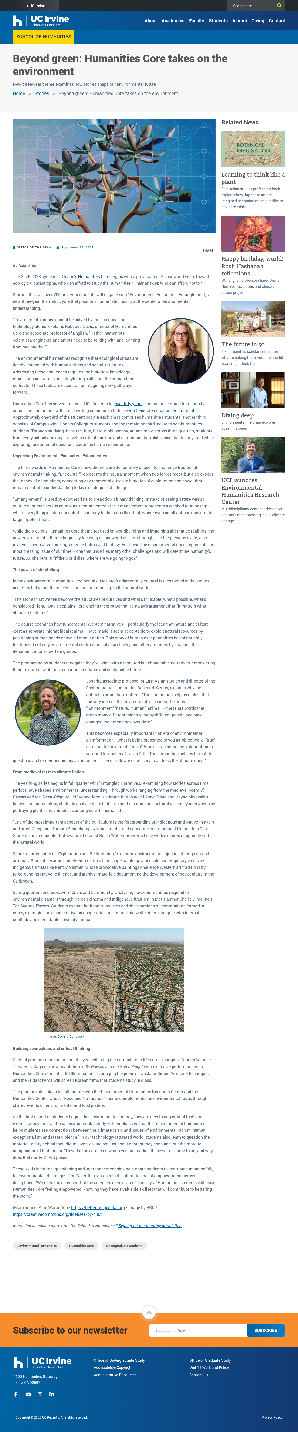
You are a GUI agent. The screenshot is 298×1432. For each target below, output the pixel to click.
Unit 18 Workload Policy (209, 1367)
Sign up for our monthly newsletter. (150, 1225)
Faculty (196, 20)
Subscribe (265, 1330)
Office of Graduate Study (210, 1360)
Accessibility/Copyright (113, 1367)
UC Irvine (37, 5)
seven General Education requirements (160, 410)
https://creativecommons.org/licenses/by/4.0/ (57, 1214)
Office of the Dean (34, 247)
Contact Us (198, 1374)
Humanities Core (93, 276)
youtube (29, 1394)
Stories (41, 93)
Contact (277, 20)
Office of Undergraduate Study (119, 1360)
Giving (257, 20)
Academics (173, 20)
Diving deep (237, 415)
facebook (17, 1394)
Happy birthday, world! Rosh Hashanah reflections (252, 266)
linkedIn (52, 1394)
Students (218, 20)
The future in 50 (243, 344)
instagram (40, 1394)
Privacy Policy (272, 1417)
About (151, 20)
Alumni (239, 20)
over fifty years (128, 403)
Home (19, 93)
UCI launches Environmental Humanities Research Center (250, 491)
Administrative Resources (115, 1374)
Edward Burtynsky (71, 1036)
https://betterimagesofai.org (98, 1207)
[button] (149, 1312)
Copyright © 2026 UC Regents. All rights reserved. (52, 1417)
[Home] (43, 1362)
